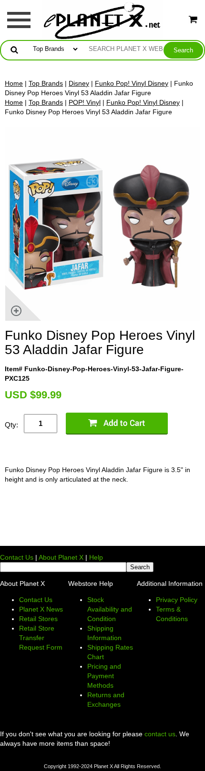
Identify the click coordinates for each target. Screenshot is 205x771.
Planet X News (41, 609)
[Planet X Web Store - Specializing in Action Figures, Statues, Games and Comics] (103, 19)
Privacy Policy (176, 599)
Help (96, 557)
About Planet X (61, 557)
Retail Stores (38, 619)
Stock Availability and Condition (109, 609)
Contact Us (16, 557)
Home (14, 83)
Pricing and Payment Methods (104, 675)
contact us (159, 734)
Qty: (11, 425)
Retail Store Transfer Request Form (40, 637)
